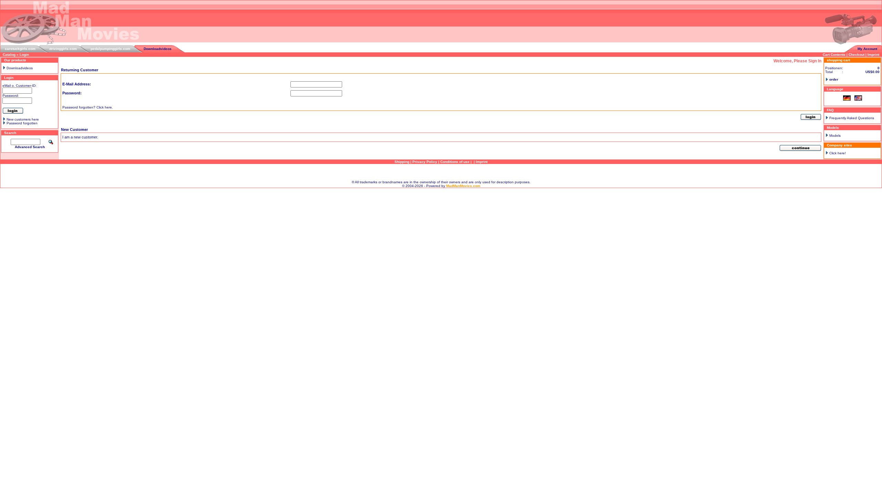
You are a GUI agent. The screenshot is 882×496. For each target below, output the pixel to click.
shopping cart (838, 60)
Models (835, 135)
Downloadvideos (158, 49)
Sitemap (441, 172)
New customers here (23, 119)
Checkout (856, 54)
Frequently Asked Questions (851, 118)
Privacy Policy (424, 162)
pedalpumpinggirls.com (110, 49)
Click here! (837, 153)
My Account (867, 49)
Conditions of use (455, 162)
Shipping (401, 162)
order (833, 79)
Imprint (873, 54)
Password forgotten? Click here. (87, 107)
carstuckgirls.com (20, 49)
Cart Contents (834, 54)
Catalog (9, 54)
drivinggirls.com (63, 49)
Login (24, 54)
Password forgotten (22, 123)
